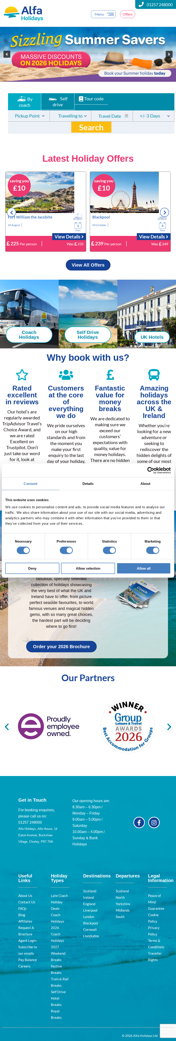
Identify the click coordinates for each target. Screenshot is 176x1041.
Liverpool (90, 910)
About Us (25, 895)
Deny (32, 568)
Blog (21, 915)
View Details (68, 236)
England (89, 904)
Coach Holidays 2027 (57, 940)
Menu (99, 14)
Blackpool (90, 923)
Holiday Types (59, 878)
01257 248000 (160, 4)
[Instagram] (154, 822)
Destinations (97, 875)
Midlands (123, 910)
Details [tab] (88, 483)
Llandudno (91, 936)
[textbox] (28, 116)
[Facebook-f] (139, 822)
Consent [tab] (30, 483)
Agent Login (27, 940)
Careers (24, 966)
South (120, 917)
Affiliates (25, 921)
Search (91, 127)
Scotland (89, 891)
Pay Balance (27, 960)
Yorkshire (123, 904)
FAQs (22, 908)
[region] (88, 54)
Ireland (88, 897)
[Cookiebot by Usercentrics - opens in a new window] (151, 470)
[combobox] (28, 115)
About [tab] (145, 483)
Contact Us (26, 902)
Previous (11, 212)
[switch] (66, 550)
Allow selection (88, 568)
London (88, 917)
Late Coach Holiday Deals (59, 901)
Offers (128, 14)
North (120, 897)
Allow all (144, 568)
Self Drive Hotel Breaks (58, 998)
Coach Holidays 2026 (57, 921)
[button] (88, 54)
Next (164, 212)
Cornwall (90, 929)
